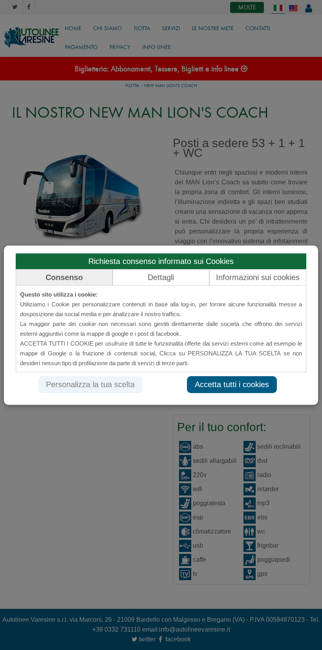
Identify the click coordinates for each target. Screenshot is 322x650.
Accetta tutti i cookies (232, 384)
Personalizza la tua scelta (90, 384)
